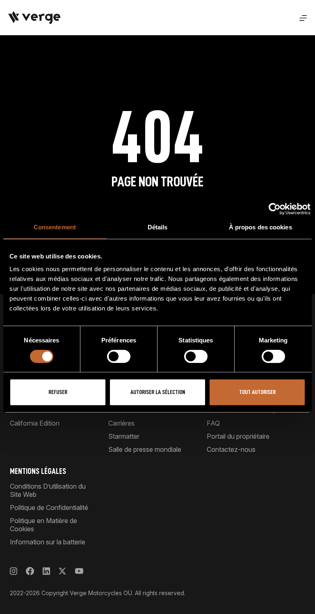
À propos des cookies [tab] (260, 227)
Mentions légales (38, 471)
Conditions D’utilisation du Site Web (48, 490)
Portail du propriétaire (238, 436)
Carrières (121, 423)
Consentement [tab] (55, 227)
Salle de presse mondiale (144, 449)
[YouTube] (79, 571)
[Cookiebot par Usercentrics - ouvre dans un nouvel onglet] (274, 209)
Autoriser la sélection (157, 392)
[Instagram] (13, 571)
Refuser (57, 392)
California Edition (34, 423)
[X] (62, 571)
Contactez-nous (231, 449)
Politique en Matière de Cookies (43, 525)
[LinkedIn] (46, 571)
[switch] (118, 356)
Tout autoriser (257, 392)
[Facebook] (30, 571)
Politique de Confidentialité (49, 507)
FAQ (213, 423)
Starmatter (123, 436)
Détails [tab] (158, 227)
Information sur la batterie (47, 542)
